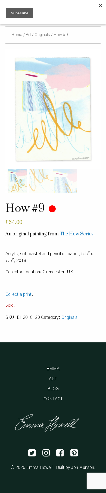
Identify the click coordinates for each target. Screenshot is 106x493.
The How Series (76, 234)
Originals (42, 35)
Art (28, 35)
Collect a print (18, 294)
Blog (53, 389)
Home (16, 35)
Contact (53, 399)
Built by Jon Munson (75, 467)
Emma (53, 369)
